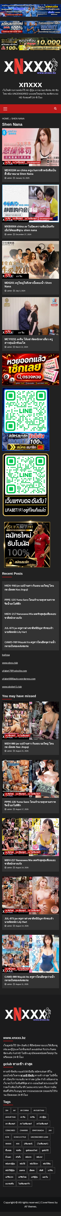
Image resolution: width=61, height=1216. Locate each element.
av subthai (39, 1110)
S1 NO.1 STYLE (20, 1137)
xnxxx (30, 84)
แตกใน (45, 1177)
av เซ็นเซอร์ (17, 218)
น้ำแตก (8, 1157)
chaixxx (24, 1130)
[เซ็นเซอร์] (28, 1144)
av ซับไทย (9, 794)
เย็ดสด (31, 1170)
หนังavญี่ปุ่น (10, 1164)
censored (10, 1130)
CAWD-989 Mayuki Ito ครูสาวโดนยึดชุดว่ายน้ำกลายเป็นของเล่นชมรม (30, 644)
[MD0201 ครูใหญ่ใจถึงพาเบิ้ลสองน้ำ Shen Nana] (30, 260)
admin (9, 178)
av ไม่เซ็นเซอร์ (19, 162)
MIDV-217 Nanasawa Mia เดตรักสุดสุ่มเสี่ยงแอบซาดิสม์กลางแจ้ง (30, 615)
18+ (6, 1110)
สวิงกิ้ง (18, 1157)
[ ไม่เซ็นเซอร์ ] (42, 1144)
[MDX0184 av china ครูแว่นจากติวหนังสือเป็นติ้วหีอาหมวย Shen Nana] (30, 147)
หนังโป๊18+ (34, 1164)
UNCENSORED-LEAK (39, 1137)
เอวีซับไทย (22, 1177)
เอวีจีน (50, 1170)
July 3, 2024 (20, 291)
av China (24, 1110)
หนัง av (39, 1157)
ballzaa (6, 654)
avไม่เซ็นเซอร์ (42, 1124)
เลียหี (41, 1170)
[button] (5, 108)
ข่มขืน (18, 1150)
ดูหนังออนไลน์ (31, 1150)
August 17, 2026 (22, 809)
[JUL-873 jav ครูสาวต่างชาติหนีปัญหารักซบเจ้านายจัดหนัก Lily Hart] (30, 895)
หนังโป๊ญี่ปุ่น (10, 1170)
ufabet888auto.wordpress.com (18, 678)
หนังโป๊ (22, 1164)
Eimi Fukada (38, 1130)
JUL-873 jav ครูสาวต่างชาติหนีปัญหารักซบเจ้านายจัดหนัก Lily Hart (29, 630)
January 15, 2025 (22, 178)
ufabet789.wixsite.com (14, 670)
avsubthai (10, 1117)
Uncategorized (33, 162)
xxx (17, 1144)
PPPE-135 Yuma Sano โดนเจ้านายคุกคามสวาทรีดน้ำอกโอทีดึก (30, 601)
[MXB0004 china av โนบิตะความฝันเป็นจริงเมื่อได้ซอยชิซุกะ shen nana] (30, 203)
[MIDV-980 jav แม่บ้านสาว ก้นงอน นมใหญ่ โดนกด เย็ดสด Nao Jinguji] (30, 720)
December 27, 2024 (23, 234)
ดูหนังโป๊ (45, 1150)
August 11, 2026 (22, 984)
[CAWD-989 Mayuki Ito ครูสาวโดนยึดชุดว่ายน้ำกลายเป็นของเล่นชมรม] (30, 954)
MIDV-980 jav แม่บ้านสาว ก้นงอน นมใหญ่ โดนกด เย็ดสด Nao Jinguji (29, 587)
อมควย (22, 1170)
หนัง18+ (28, 1157)
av (14, 1110)
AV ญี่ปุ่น (43, 1117)
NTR (7, 1137)
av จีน (8, 162)
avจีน (32, 1117)
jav (50, 1130)
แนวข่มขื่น (9, 1184)
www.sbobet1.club (12, 686)
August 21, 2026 (22, 751)
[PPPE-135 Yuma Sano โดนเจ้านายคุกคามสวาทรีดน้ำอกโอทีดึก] (30, 779)
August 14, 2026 (22, 868)
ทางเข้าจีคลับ (27, 1075)
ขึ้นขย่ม (8, 1150)
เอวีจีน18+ (9, 1177)
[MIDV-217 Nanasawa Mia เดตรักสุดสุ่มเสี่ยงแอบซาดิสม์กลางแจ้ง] (30, 837)
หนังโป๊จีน (47, 1164)
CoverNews (47, 1202)
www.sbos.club (10, 662)
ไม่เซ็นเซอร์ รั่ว (24, 1184)
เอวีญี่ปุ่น (34, 1177)
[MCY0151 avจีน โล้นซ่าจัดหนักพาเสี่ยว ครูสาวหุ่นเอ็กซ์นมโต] (30, 316)
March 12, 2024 (22, 347)
